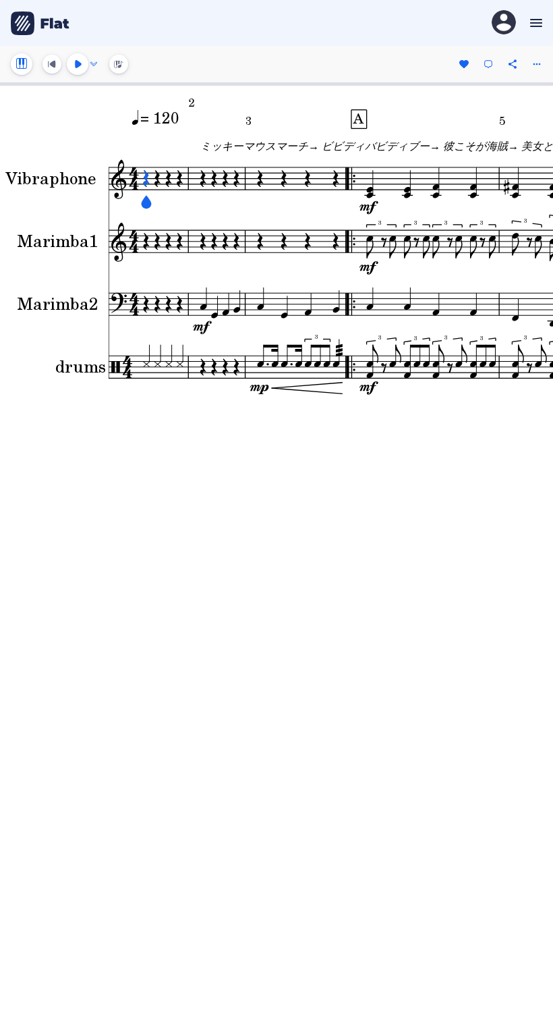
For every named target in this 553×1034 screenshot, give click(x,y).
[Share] (512, 64)
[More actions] (536, 64)
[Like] (464, 64)
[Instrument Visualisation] (118, 64)
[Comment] (488, 64)
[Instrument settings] (21, 64)
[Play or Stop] (77, 64)
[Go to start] (51, 64)
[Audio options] (93, 64)
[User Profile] (504, 23)
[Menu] (534, 23)
